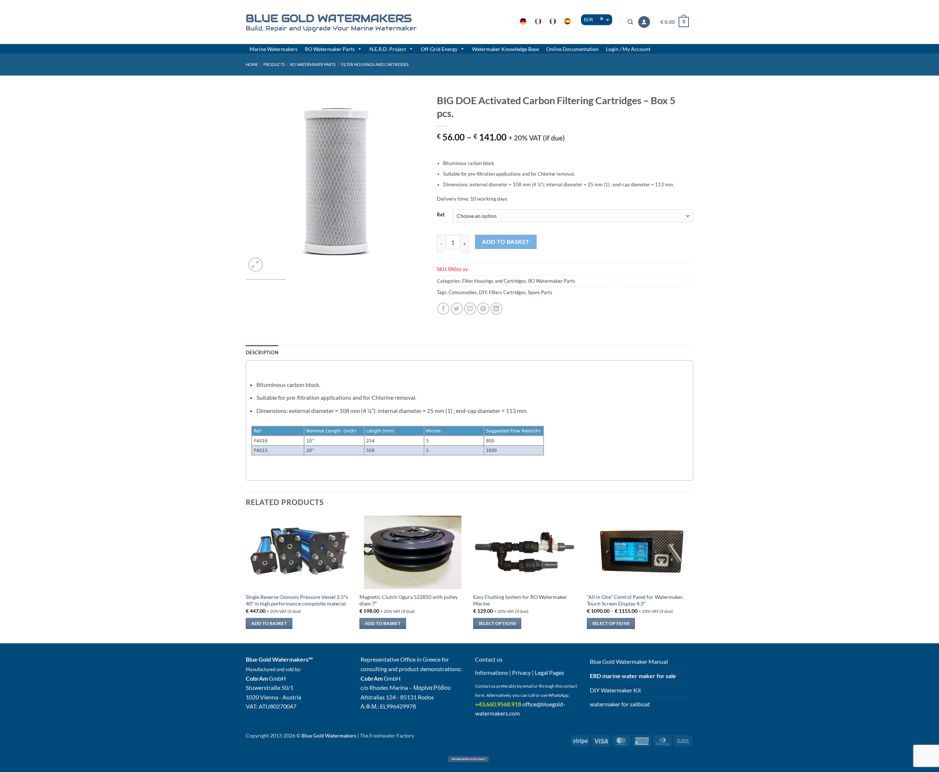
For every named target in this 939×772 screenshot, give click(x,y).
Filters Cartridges (507, 292)
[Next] (413, 182)
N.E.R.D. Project (387, 49)
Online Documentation (572, 49)
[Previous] (258, 182)
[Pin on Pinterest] (483, 309)
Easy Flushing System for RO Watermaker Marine (520, 600)
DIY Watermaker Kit (615, 690)
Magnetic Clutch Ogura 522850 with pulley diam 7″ (408, 600)
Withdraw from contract (469, 759)
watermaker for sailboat (620, 703)
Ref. (441, 214)
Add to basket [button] (269, 623)
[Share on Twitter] (457, 309)
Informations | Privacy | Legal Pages (519, 672)
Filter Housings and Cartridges (375, 64)
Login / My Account (628, 49)
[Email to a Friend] (470, 309)
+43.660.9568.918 (498, 703)
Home (252, 64)
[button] (644, 22)
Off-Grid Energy (439, 49)
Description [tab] (262, 352)
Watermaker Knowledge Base (505, 49)
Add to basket (505, 241)
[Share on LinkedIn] (496, 309)
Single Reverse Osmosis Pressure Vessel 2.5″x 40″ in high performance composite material (297, 600)
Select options (497, 623)
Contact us (489, 659)
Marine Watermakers (273, 49)
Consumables (463, 292)
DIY (483, 292)
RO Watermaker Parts (330, 49)
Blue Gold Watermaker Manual (629, 661)
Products (274, 64)
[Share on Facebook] (443, 309)
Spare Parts (540, 292)
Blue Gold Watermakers (329, 18)
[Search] (631, 22)
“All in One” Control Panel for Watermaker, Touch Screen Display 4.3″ (635, 600)
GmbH (266, 678)
